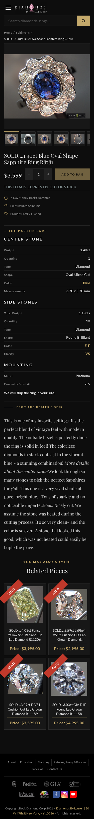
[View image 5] (77, 138)
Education (27, 762)
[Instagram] (64, 794)
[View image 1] (11, 138)
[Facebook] (56, 794)
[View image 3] (44, 138)
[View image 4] (61, 138)
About (12, 762)
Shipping (43, 762)
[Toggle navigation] (8, 7)
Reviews (37, 769)
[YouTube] (73, 794)
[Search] (83, 21)
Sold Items (23, 32)
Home (8, 32)
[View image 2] (28, 138)
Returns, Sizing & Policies (70, 762)
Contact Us (54, 769)
